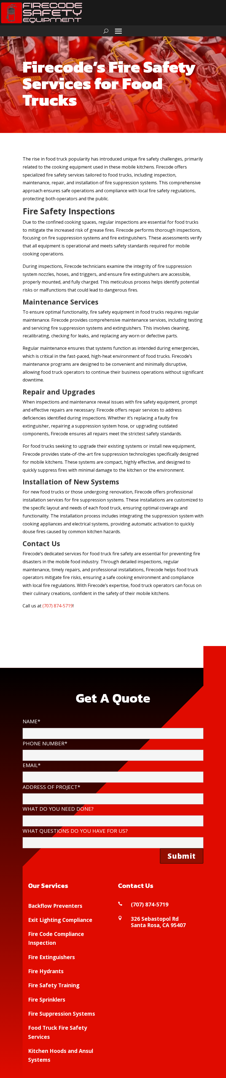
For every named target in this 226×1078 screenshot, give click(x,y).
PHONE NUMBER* (45, 743)
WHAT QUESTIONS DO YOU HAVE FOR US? (75, 830)
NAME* (31, 721)
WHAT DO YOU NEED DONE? (58, 808)
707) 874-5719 (58, 606)
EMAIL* (32, 765)
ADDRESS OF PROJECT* (51, 787)
